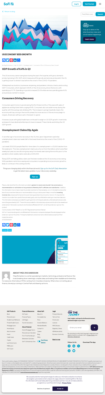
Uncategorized (27, 65)
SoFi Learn (25, 314)
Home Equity (10, 328)
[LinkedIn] (73, 346)
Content (5, 230)
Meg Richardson (8, 65)
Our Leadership (41, 317)
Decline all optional (43, 388)
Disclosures (55, 320)
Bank (8, 314)
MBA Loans (10, 346)
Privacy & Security (57, 314)
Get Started (89, 4)
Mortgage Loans (11, 325)
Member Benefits (42, 325)
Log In (76, 4)
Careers (39, 331)
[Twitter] (78, 346)
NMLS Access (56, 325)
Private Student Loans (13, 322)
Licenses (54, 322)
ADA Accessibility (57, 331)
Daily (9, 230)
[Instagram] (69, 350)
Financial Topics (26, 317)
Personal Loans (11, 317)
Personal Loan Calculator (29, 333)
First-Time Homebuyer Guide (29, 335)
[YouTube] (73, 350)
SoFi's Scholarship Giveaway (29, 341)
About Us (40, 314)
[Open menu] (100, 4)
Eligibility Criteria (57, 328)
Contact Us (40, 328)
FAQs (39, 337)
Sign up (35, 177)
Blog (38, 334)
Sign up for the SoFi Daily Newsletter (53, 168)
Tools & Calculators (27, 322)
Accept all (60, 388)
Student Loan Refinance (13, 320)
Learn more (89, 39)
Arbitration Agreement (74, 337)
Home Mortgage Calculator (29, 330)
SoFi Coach (10, 348)
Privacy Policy (91, 335)
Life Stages (25, 320)
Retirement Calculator (28, 338)
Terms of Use (56, 317)
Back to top (56, 339)
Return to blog (10, 11)
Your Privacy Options (44, 341)
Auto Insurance (11, 331)
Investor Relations (42, 322)
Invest (8, 334)
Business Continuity (58, 334)
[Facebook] (69, 346)
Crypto (9, 340)
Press (38, 320)
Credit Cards (10, 337)
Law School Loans (12, 343)
